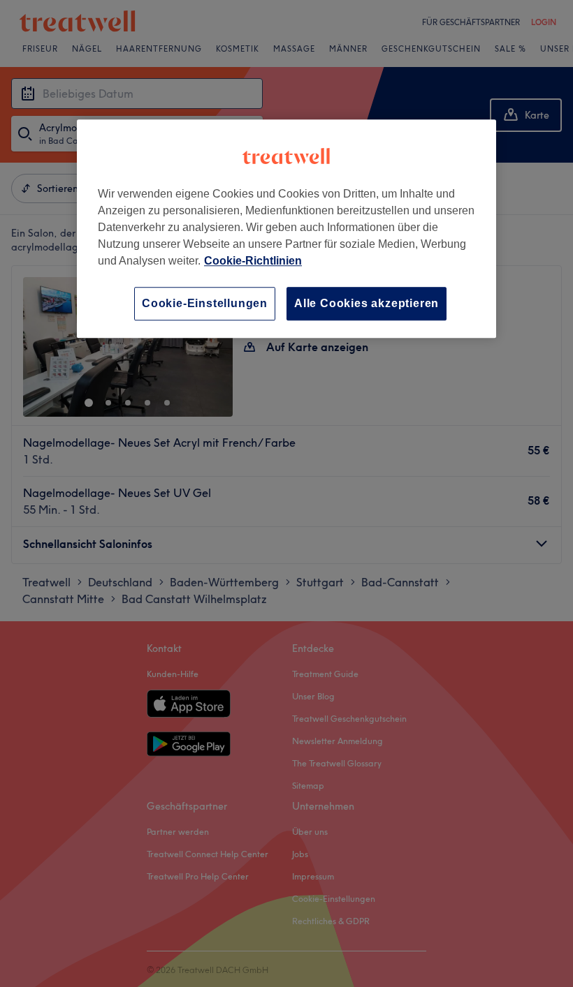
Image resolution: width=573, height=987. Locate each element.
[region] (286, 228)
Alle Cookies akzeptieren (366, 303)
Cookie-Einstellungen (205, 303)
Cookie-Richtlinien (253, 261)
